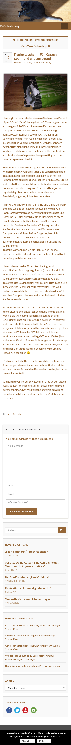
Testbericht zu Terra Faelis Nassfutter (37, 39)
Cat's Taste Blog (9, 26)
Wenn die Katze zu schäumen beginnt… (30, 599)
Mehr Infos (44, 741)
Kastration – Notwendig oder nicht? (28, 588)
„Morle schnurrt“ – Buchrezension (26, 551)
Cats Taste (22, 62)
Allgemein (33, 62)
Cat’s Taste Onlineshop (34, 46)
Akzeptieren (27, 741)
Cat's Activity (45, 62)
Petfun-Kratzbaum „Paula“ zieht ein (27, 577)
